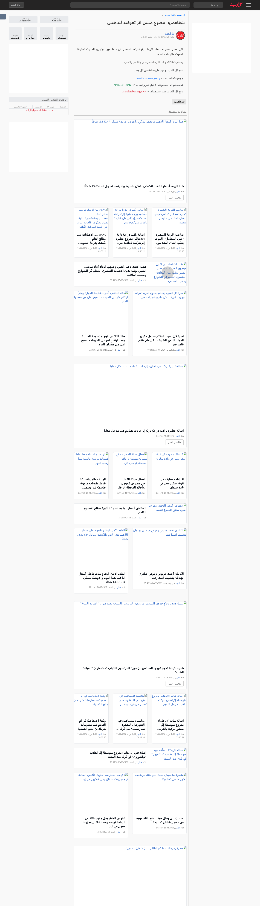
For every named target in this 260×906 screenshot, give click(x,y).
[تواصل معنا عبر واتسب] (35, 5)
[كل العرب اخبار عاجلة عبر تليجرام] (49, 5)
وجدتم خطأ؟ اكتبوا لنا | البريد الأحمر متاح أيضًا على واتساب (153, 62)
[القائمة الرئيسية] (248, 5)
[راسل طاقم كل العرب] (42, 5)
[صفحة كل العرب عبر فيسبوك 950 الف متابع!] (56, 5)
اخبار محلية (170, 14)
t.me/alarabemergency (148, 78)
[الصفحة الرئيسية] (236, 5)
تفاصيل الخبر (175, 197)
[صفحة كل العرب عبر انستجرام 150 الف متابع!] (63, 5)
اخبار (178, 191)
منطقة (214, 5)
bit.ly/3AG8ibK (122, 85)
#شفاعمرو (179, 101)
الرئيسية (181, 14)
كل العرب (169, 33)
